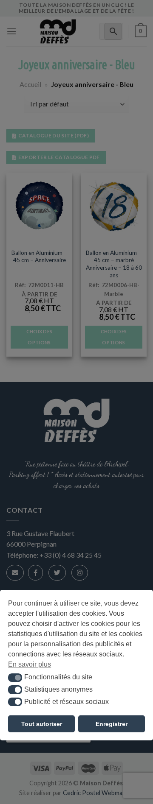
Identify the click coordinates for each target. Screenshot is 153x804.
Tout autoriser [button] (41, 723)
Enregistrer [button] (112, 723)
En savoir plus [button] (29, 664)
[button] (15, 677)
